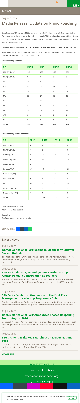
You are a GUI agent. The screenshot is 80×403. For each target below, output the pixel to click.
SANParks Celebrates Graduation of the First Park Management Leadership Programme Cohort (34, 296)
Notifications (48, 3)
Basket (56, 2)
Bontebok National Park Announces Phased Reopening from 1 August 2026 (38, 316)
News (6, 10)
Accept (72, 398)
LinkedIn (73, 386)
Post (22, 229)
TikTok (60, 386)
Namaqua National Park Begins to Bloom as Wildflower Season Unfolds (38, 251)
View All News (8, 354)
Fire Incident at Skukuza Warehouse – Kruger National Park (37, 339)
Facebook (6, 386)
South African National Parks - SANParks (4, 3)
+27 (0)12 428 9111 (41, 381)
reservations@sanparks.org (41, 375)
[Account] (62, 3)
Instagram (33, 386)
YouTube (46, 386)
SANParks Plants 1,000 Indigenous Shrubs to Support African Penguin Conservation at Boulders (37, 274)
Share (18, 229)
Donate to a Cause (42, 364)
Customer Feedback (41, 369)
